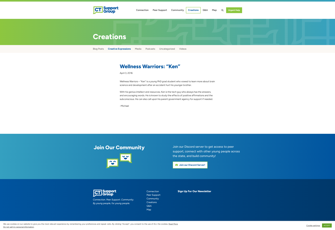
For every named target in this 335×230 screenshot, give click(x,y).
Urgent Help (234, 10)
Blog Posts (98, 48)
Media (138, 48)
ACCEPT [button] (327, 225)
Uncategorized (167, 48)
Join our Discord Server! (192, 165)
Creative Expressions (119, 48)
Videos (182, 48)
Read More (173, 224)
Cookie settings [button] (313, 225)
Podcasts (150, 48)
